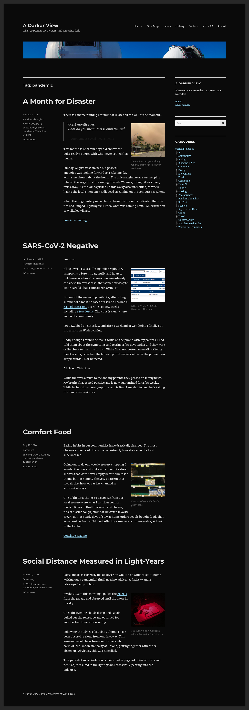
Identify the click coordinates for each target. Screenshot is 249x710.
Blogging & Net (186, 163)
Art (180, 152)
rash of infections (75, 306)
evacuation (29, 127)
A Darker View (40, 25)
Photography (185, 195)
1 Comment (29, 139)
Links (167, 26)
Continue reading (75, 220)
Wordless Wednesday (189, 223)
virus (49, 268)
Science (182, 205)
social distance (43, 587)
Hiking (182, 188)
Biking (181, 159)
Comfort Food (47, 432)
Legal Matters (182, 104)
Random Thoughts (33, 119)
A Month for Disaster (59, 101)
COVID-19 (36, 124)
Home (138, 26)
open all (179, 148)
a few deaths (85, 311)
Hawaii (40, 127)
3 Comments (30, 466)
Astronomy (184, 156)
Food (181, 177)
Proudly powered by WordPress (58, 694)
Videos (194, 26)
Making (182, 191)
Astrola (122, 593)
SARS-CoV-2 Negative (60, 245)
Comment (28, 450)
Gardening (184, 180)
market (27, 458)
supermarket (30, 461)
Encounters (184, 173)
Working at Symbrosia (190, 227)
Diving (181, 170)
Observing (28, 579)
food (46, 454)
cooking (27, 454)
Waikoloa (40, 131)
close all (190, 148)
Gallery (180, 26)
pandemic (28, 131)
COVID (26, 124)
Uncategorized (186, 220)
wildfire (27, 134)
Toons (181, 212)
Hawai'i (182, 184)
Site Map (153, 26)
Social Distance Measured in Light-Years (93, 561)
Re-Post (182, 202)
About (222, 26)
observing (39, 584)
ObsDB (208, 26)
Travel (181, 216)
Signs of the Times (188, 209)
